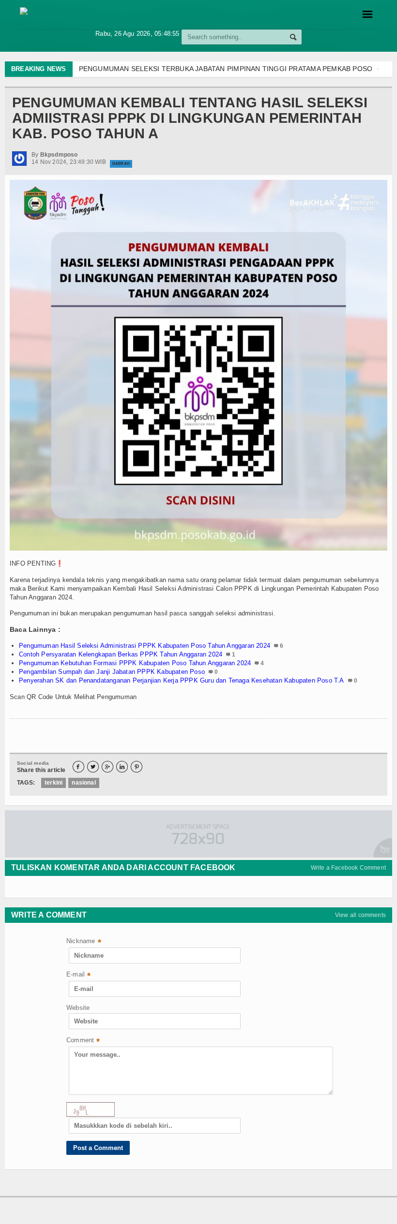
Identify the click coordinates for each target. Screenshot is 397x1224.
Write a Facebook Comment (348, 867)
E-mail (78, 975)
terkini (53, 782)
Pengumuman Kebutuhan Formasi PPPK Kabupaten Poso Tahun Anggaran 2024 (135, 663)
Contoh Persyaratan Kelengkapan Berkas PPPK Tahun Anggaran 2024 (120, 654)
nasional (83, 782)
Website (78, 1007)
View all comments (360, 915)
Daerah (121, 163)
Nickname (83, 942)
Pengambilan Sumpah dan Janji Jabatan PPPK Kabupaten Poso (112, 671)
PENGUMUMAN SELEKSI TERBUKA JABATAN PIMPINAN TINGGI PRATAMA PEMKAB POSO (226, 69)
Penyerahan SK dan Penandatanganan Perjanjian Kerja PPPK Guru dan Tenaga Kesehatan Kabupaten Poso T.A (181, 680)
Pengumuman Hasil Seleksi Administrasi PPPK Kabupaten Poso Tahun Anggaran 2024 (144, 645)
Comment (83, 1041)
